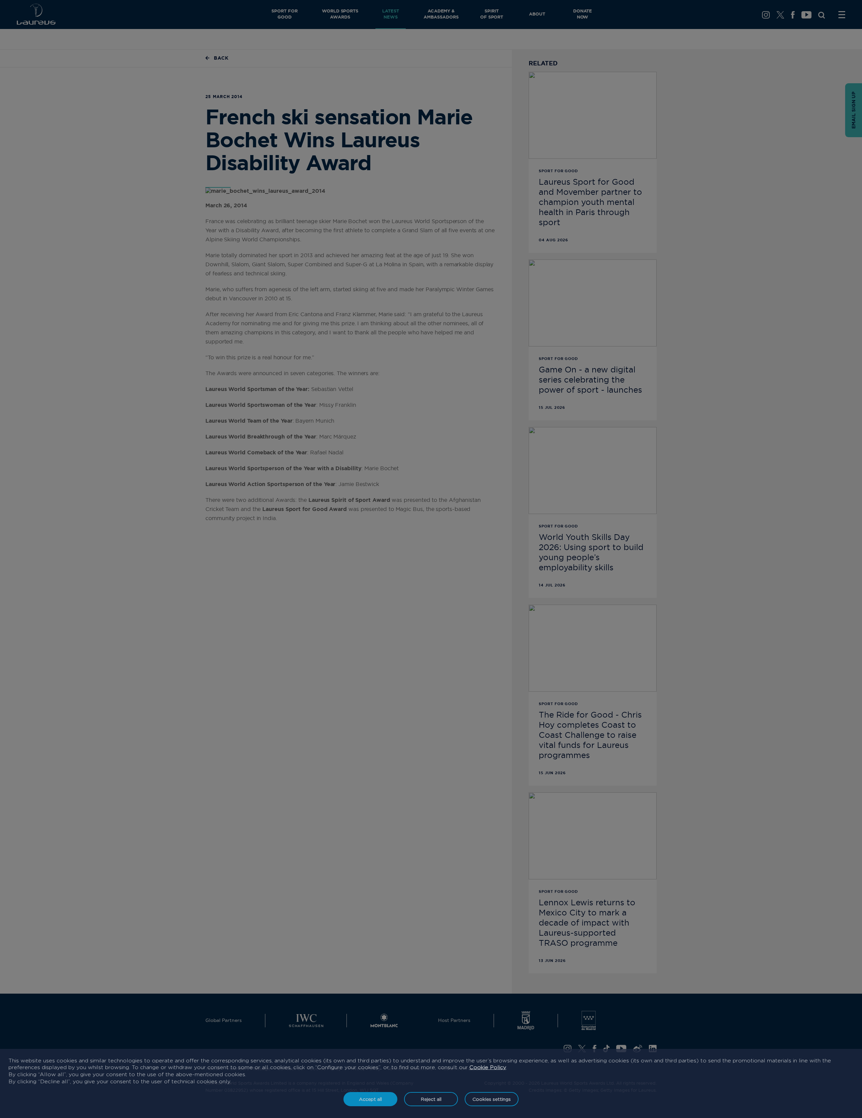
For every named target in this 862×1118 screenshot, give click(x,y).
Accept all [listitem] (370, 1098)
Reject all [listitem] (431, 1098)
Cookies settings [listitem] (491, 1098)
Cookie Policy (487, 1067)
